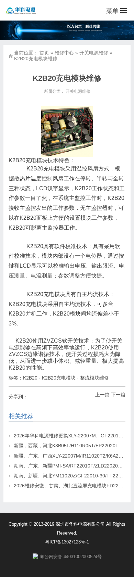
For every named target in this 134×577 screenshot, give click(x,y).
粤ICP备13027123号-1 (67, 541)
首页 (44, 52)
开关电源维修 (93, 52)
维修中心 (64, 52)
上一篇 (102, 394)
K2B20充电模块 (59, 378)
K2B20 (30, 378)
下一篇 (118, 394)
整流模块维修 (94, 378)
